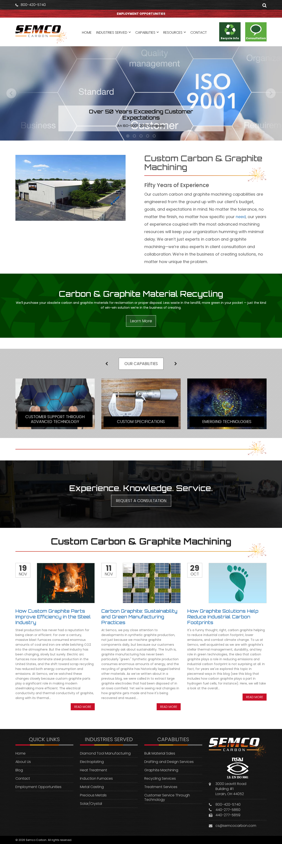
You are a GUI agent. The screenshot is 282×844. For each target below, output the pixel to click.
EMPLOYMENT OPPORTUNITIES (141, 13)
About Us (23, 761)
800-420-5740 (33, 5)
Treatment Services (160, 786)
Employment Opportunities (38, 786)
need (241, 216)
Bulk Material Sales (159, 753)
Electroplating (92, 761)
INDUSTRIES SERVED (111, 32)
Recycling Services (160, 778)
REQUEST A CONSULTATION (141, 500)
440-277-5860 (227, 809)
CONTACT (198, 32)
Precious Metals (93, 795)
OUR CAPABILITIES (141, 363)
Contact (22, 778)
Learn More (141, 321)
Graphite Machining (161, 770)
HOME (87, 32)
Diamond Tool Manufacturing (105, 753)
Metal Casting (92, 786)
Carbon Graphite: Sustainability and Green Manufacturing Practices (139, 616)
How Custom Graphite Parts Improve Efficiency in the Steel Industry (53, 616)
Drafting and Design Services (169, 761)
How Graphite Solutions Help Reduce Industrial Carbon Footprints (222, 616)
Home (20, 753)
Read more (82, 707)
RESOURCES (172, 32)
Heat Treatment (93, 770)
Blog (19, 770)
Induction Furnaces (96, 778)
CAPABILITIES (145, 32)
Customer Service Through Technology (167, 797)
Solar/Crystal (91, 803)
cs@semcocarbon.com (235, 825)
